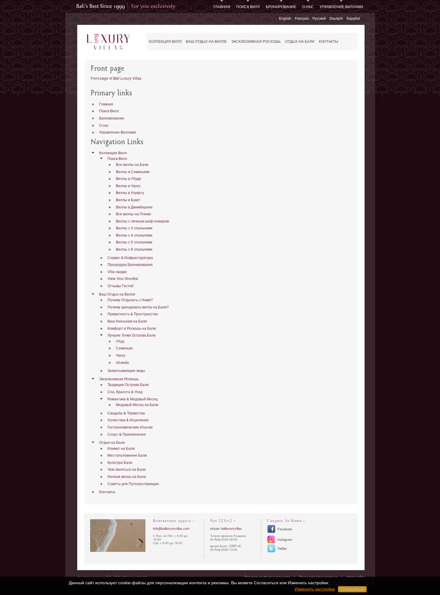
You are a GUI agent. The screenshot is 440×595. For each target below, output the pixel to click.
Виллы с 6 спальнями (134, 249)
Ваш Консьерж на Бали (127, 320)
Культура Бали (119, 462)
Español (353, 18)
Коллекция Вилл (165, 42)
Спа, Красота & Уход (124, 391)
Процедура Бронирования (130, 264)
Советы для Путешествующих (133, 483)
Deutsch (336, 18)
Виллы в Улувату (130, 192)
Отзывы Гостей (120, 285)
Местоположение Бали (127, 455)
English (285, 18)
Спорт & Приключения (126, 434)
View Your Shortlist (122, 278)
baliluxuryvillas (231, 528)
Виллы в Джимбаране (134, 206)
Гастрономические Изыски (130, 426)
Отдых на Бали (300, 42)
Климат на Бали (121, 448)
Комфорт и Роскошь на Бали (131, 328)
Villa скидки (117, 271)
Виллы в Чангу (128, 185)
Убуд (120, 340)
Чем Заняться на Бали (126, 469)
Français (302, 18)
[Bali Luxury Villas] (108, 42)
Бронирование (281, 6)
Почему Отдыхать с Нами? (130, 299)
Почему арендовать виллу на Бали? (138, 306)
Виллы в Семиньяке (133, 171)
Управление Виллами (341, 6)
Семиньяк (124, 347)
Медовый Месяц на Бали (137, 404)
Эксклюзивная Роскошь (256, 42)
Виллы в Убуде (128, 178)
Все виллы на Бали (132, 164)
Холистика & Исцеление (128, 419)
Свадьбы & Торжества (126, 412)
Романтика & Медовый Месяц (132, 398)
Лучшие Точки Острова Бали (131, 334)
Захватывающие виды (126, 370)
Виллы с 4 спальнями (134, 234)
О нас (308, 6)
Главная (221, 6)
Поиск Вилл (248, 6)
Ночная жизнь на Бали (126, 476)
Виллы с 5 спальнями (134, 241)
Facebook (284, 528)
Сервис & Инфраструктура (130, 257)
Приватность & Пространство (132, 313)
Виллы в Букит (128, 199)
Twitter (282, 548)
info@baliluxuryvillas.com (171, 528)
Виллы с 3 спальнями (134, 227)
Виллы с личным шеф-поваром (142, 220)
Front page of (116, 78)
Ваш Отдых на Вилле (206, 42)
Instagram (284, 539)
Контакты (328, 42)
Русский (319, 18)
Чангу (120, 355)
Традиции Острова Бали (128, 384)
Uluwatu (122, 362)
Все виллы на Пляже (133, 213)
